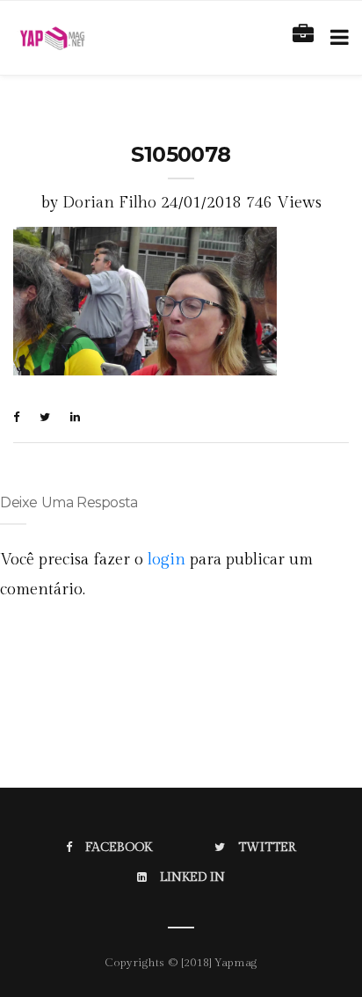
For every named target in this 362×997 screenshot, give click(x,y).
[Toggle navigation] (336, 38)
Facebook (118, 848)
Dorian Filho (109, 202)
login (166, 559)
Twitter (267, 848)
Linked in (192, 877)
